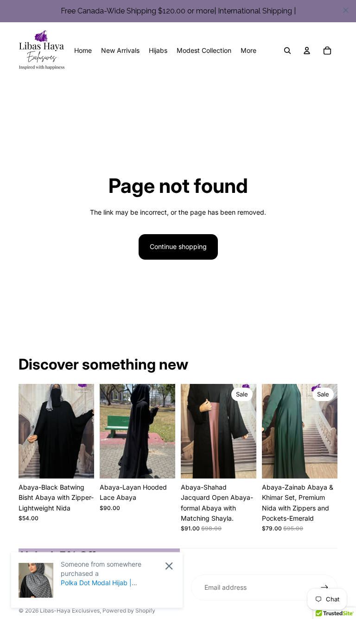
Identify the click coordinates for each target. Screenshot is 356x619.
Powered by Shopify (128, 610)
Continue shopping (178, 246)
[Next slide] (87, 431)
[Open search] (287, 50)
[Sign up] (324, 587)
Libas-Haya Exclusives (70, 610)
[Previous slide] (26, 431)
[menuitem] (248, 50)
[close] (345, 10)
